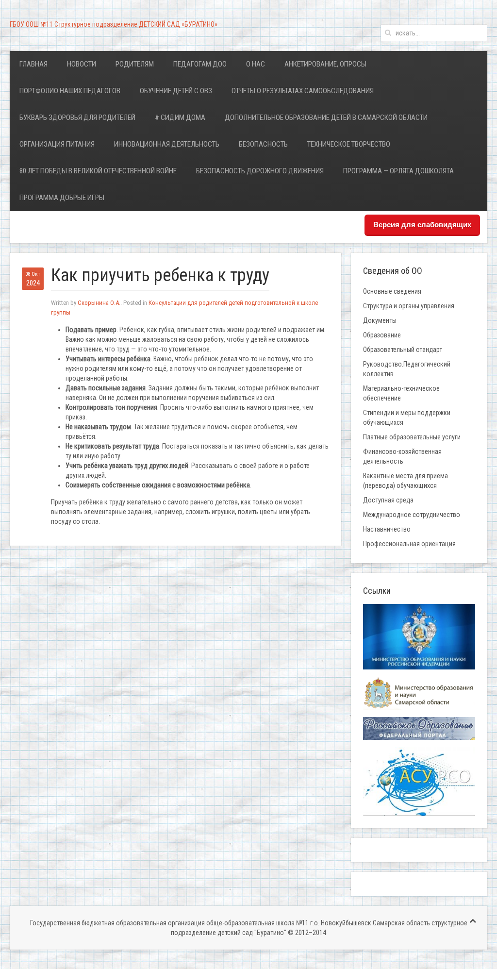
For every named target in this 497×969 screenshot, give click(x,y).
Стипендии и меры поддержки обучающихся (406, 417)
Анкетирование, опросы (325, 64)
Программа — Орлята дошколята (398, 171)
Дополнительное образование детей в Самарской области (326, 117)
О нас (255, 64)
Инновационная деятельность (166, 144)
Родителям (135, 64)
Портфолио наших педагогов (69, 90)
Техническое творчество (348, 144)
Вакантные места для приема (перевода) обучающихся (405, 480)
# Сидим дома (180, 117)
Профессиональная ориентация (409, 544)
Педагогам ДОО (200, 64)
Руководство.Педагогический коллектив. (406, 369)
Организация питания (57, 144)
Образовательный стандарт (402, 349)
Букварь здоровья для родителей (77, 117)
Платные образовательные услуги (412, 437)
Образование (382, 335)
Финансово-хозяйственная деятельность (402, 456)
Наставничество (387, 529)
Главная (33, 64)
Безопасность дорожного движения (260, 171)
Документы (380, 320)
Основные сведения (392, 291)
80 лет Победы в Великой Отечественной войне (98, 171)
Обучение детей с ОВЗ (176, 90)
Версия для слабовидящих (422, 224)
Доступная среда (388, 500)
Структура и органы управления (408, 306)
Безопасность (263, 144)
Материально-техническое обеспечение (401, 393)
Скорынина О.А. (99, 302)
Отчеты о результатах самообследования (303, 90)
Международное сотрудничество (411, 514)
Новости (81, 64)
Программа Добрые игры (61, 197)
